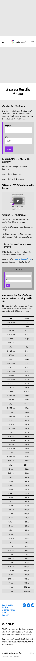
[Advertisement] (18, 18)
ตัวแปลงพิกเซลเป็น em (23, 259)
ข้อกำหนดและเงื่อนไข (7, 606)
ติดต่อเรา (5, 615)
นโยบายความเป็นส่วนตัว (8, 611)
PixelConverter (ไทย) (14, 653)
